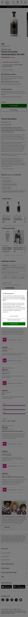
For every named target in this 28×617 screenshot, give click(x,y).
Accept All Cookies (14, 323)
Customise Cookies (14, 316)
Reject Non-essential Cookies (14, 319)
